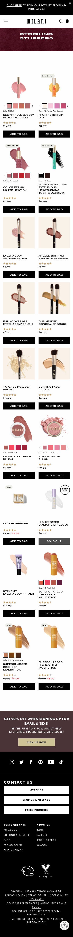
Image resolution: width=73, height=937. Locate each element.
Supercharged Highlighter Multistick (51, 665)
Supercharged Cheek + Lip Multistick (51, 594)
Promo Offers (13, 845)
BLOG (40, 829)
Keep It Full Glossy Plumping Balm (18, 116)
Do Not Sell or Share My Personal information (36, 913)
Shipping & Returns (16, 835)
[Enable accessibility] (64, 925)
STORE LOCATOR (46, 840)
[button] (4, 21)
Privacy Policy (15, 895)
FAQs (7, 840)
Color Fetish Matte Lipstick (15, 188)
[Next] (32, 105)
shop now (52, 7)
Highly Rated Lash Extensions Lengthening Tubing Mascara (53, 188)
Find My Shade (13, 850)
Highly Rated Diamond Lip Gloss (53, 523)
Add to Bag (18, 134)
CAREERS (42, 835)
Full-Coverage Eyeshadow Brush (18, 322)
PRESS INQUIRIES (36, 810)
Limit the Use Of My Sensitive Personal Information (37, 920)
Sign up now (36, 742)
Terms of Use (37, 895)
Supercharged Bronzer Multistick (15, 667)
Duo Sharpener (15, 523)
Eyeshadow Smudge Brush (15, 257)
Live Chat (36, 789)
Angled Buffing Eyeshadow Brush (53, 257)
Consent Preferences (22, 903)
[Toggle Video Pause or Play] (70, 3)
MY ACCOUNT (12, 829)
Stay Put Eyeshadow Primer (18, 592)
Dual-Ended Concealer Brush (53, 322)
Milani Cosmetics (49, 891)
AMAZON (42, 845)
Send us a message (36, 799)
